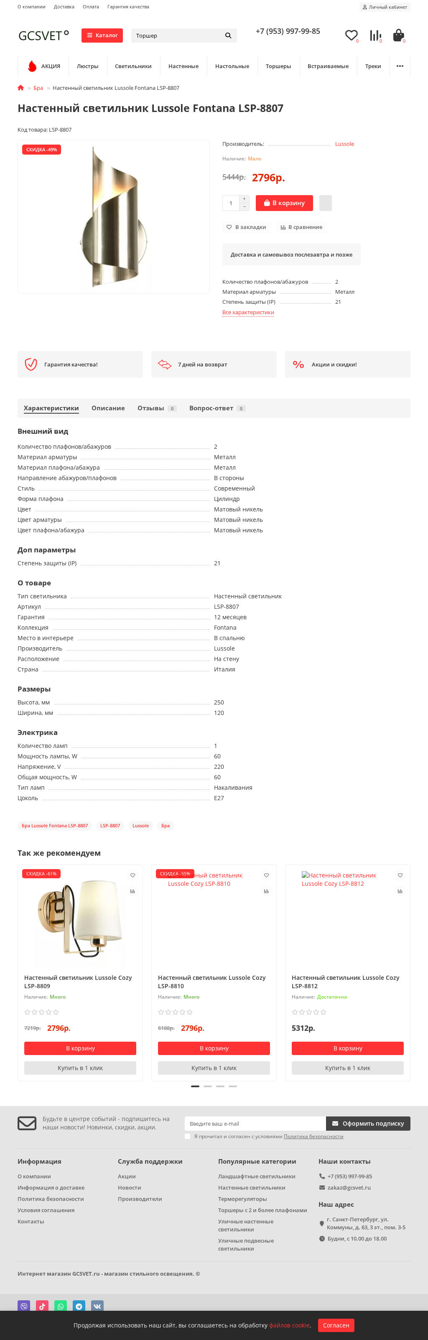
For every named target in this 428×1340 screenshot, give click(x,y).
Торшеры (278, 66)
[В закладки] (132, 875)
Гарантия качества (128, 6)
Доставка (64, 6)
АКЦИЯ (50, 66)
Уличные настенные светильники (245, 1225)
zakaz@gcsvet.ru (349, 1187)
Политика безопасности (51, 1199)
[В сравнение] (132, 891)
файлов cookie (289, 1325)
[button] (18, 972)
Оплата (91, 6)
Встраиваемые (328, 66)
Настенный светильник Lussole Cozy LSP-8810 (212, 982)
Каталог (107, 35)
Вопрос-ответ (215, 408)
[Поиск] (228, 35)
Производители (140, 1199)
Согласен (336, 1325)
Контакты (31, 1221)
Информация (39, 1161)
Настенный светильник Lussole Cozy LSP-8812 (346, 982)
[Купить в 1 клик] (325, 203)
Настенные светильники (251, 1187)
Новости (129, 1187)
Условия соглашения (46, 1210)
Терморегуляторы (242, 1199)
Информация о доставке (51, 1187)
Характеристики (51, 408)
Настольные (232, 66)
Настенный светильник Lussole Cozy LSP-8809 (78, 982)
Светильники (133, 66)
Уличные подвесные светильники (246, 1244)
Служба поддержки (150, 1161)
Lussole (344, 143)
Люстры (88, 66)
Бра (38, 88)
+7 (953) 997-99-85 (288, 31)
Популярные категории (257, 1161)
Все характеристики (248, 312)
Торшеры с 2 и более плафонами (262, 1210)
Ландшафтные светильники (257, 1176)
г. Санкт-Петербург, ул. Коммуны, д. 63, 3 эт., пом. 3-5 (366, 1223)
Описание (108, 408)
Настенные (183, 66)
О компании (32, 6)
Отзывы (155, 408)
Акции (127, 1176)
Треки (373, 66)
